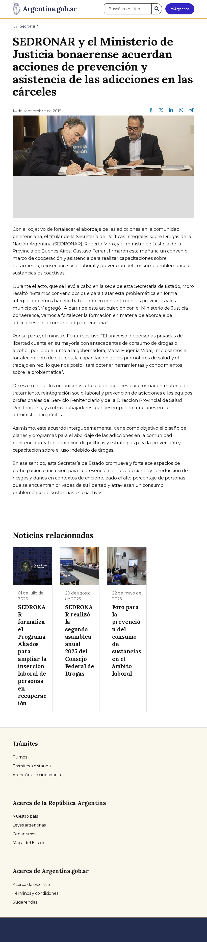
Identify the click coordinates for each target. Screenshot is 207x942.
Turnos (20, 757)
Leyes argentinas (29, 825)
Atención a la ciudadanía (37, 774)
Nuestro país (25, 816)
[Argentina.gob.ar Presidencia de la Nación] (45, 9)
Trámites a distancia (32, 766)
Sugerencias (25, 902)
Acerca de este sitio (31, 884)
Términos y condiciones (35, 893)
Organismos (24, 834)
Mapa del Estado (29, 842)
